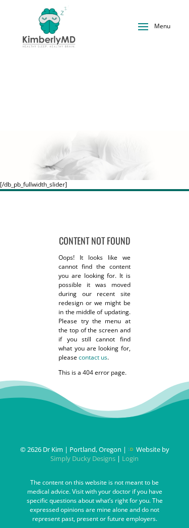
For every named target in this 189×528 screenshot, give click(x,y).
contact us (93, 357)
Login (130, 458)
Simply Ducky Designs (82, 458)
